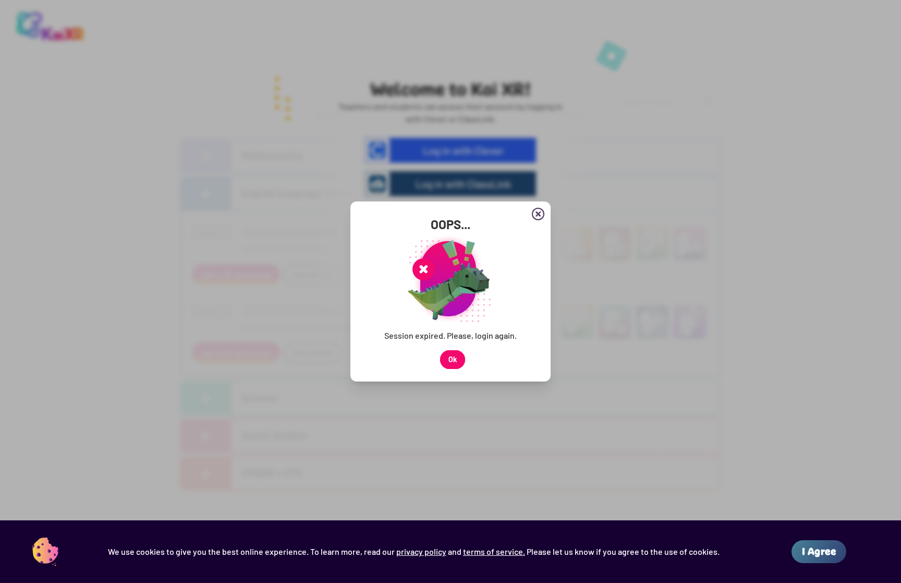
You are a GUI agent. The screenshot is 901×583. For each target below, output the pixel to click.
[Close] (538, 214)
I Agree (819, 551)
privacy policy (421, 551)
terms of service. (494, 551)
